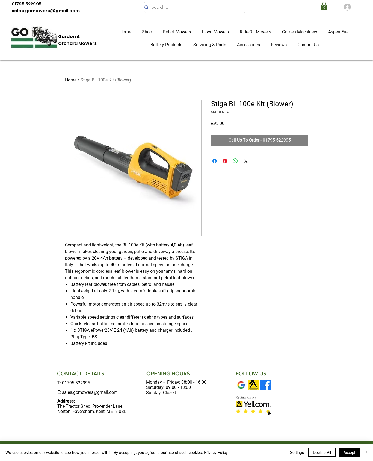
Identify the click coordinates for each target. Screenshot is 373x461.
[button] (324, 6)
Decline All (322, 452)
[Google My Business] (241, 385)
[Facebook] (265, 385)
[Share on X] (245, 161)
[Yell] (253, 385)
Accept (349, 452)
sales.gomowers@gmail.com (90, 392)
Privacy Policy (216, 452)
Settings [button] (297, 452)
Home (70, 80)
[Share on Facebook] (214, 161)
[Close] (366, 452)
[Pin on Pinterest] (225, 161)
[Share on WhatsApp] (235, 161)
